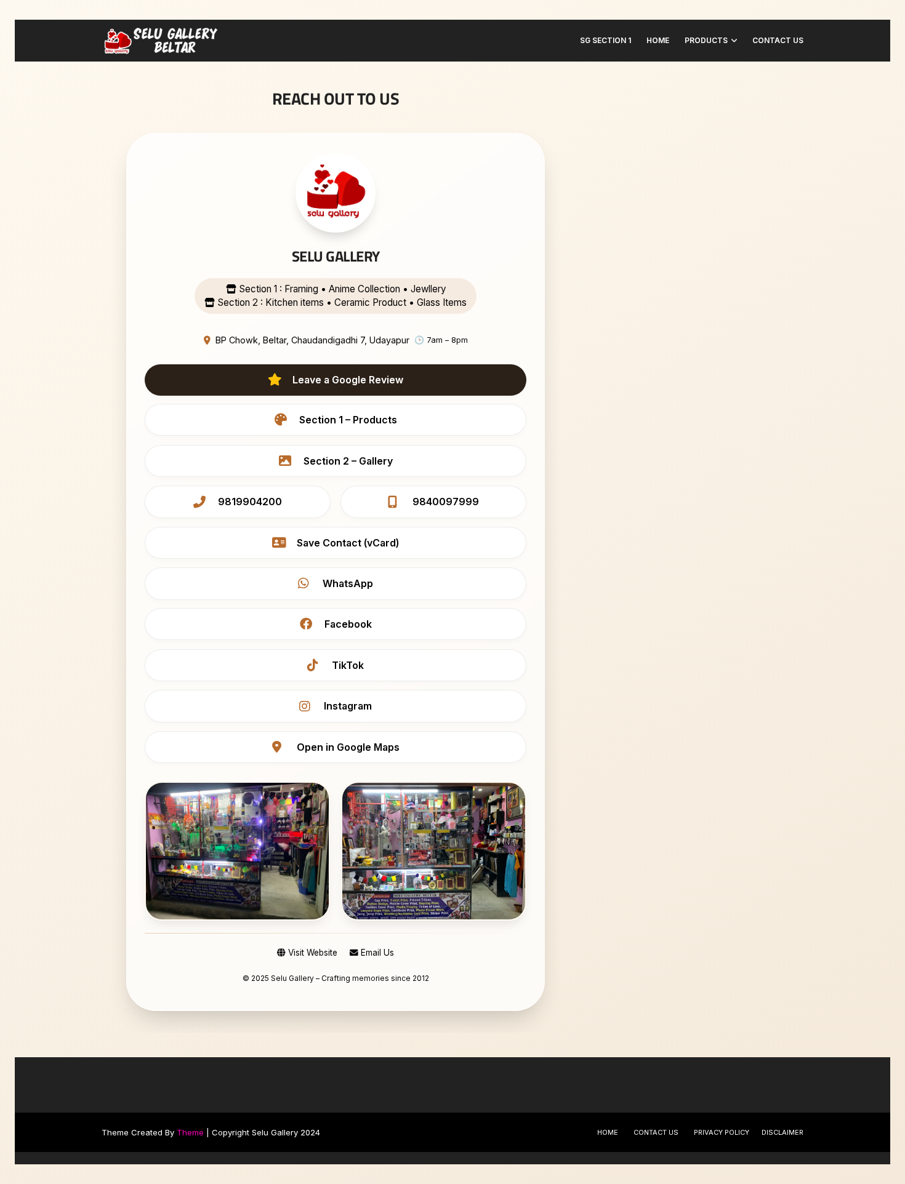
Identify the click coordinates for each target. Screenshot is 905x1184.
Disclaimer (782, 1132)
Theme (190, 1132)
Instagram (348, 706)
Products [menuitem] (706, 40)
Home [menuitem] (657, 40)
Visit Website (311, 953)
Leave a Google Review (347, 380)
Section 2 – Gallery (348, 461)
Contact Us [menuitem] (777, 40)
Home (607, 1132)
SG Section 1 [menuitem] (605, 40)
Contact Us (656, 1132)
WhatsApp (348, 583)
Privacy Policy (721, 1132)
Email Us (376, 953)
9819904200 (250, 501)
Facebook (348, 624)
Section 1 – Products (348, 420)
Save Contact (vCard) (348, 543)
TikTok (348, 665)
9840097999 (445, 501)
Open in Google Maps (348, 747)
